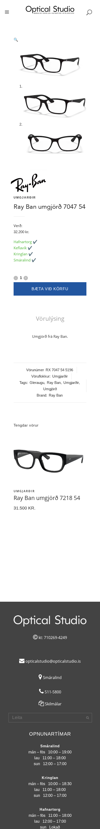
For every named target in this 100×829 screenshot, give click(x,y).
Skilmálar (53, 704)
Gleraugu (37, 382)
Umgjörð (50, 389)
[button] (50, 40)
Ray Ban (54, 382)
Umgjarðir (25, 197)
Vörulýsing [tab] (50, 318)
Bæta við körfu (50, 289)
